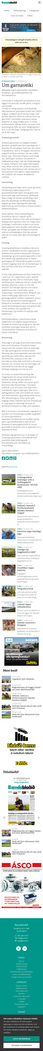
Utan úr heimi (17, 15)
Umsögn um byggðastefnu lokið (26, 550)
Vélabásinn (22, 1007)
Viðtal (29, 15)
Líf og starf (21, 999)
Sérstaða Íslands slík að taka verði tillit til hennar (26, 707)
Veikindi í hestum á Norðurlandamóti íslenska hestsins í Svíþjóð (26, 509)
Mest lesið (10, 670)
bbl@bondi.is (22, 938)
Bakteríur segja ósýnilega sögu (29, 532)
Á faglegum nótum (8, 81)
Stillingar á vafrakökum (21, 1045)
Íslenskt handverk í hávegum (26, 624)
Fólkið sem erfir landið (21, 996)
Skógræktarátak (25, 588)
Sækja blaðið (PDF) (21, 782)
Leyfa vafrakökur (21, 1039)
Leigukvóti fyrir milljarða (23, 679)
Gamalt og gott (21, 964)
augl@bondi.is (22, 941)
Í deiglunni (34, 10)
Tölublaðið (10, 772)
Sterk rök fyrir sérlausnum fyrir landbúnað (25, 715)
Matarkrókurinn (21, 988)
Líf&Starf (21, 982)
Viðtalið (21, 1001)
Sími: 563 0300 (22, 935)
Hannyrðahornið (22, 991)
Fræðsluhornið (21, 966)
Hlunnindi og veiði (21, 1004)
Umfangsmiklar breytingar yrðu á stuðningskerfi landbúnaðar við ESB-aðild (27, 482)
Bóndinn (21, 994)
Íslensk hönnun (21, 986)
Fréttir (7, 10)
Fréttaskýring (19, 10)
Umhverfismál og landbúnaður (21, 972)
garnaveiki (13, 467)
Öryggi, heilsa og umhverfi (21, 977)
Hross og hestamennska (22, 974)
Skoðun (21, 961)
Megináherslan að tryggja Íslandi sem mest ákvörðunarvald (26, 688)
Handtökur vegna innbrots (25, 569)
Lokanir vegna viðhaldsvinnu (24, 605)
